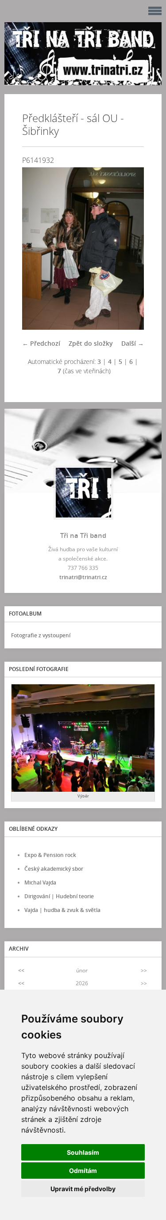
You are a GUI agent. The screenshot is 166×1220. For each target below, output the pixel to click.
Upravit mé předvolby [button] (83, 1188)
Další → (132, 343)
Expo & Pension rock (50, 855)
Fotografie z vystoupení (40, 635)
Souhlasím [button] (83, 1152)
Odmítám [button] (83, 1170)
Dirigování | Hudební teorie (59, 896)
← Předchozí (41, 343)
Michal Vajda (40, 882)
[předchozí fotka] (36, 248)
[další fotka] (129, 248)
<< (21, 970)
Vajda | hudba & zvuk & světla (62, 910)
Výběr (83, 796)
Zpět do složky (91, 343)
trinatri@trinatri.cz (83, 577)
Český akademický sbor (53, 869)
